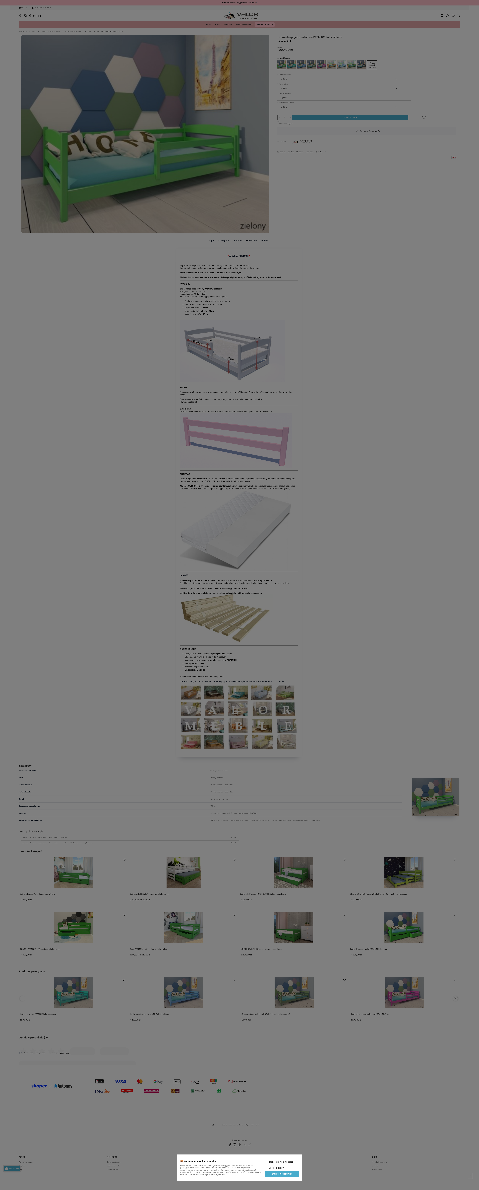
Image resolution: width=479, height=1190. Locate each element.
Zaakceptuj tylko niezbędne (282, 1162)
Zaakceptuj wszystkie (282, 1174)
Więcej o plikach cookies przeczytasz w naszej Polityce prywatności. (220, 1173)
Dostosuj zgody (276, 1168)
